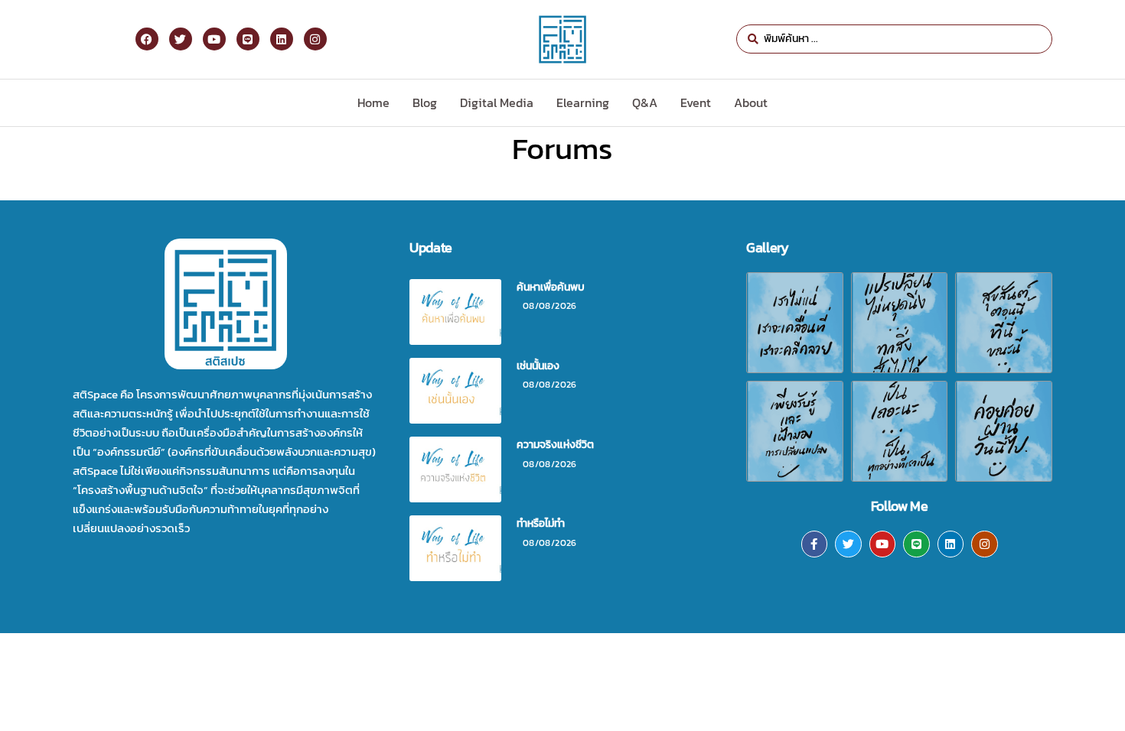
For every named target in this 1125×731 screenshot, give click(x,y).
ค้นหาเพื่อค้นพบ (551, 287)
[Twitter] (848, 544)
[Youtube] (882, 544)
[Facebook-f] (814, 544)
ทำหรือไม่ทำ (541, 523)
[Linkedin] (951, 544)
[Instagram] (984, 544)
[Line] (916, 544)
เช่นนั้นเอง (538, 366)
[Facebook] (146, 39)
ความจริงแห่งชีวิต (555, 445)
